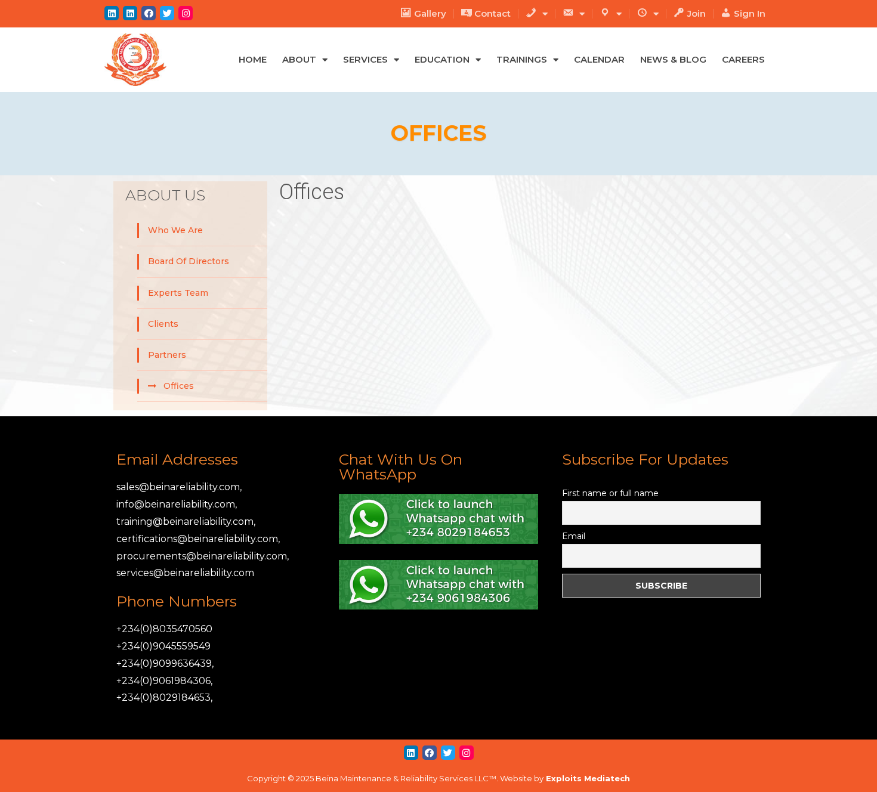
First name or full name (610, 493)
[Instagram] (185, 13)
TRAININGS (521, 59)
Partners (167, 354)
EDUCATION (442, 59)
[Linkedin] (111, 13)
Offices (178, 385)
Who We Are (175, 230)
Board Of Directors (188, 261)
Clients (163, 323)
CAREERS (743, 59)
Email (573, 536)
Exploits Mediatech (588, 778)
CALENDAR (599, 59)
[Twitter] (167, 13)
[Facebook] (148, 13)
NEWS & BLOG (673, 59)
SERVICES (365, 59)
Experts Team (178, 292)
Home (253, 59)
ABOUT (299, 59)
